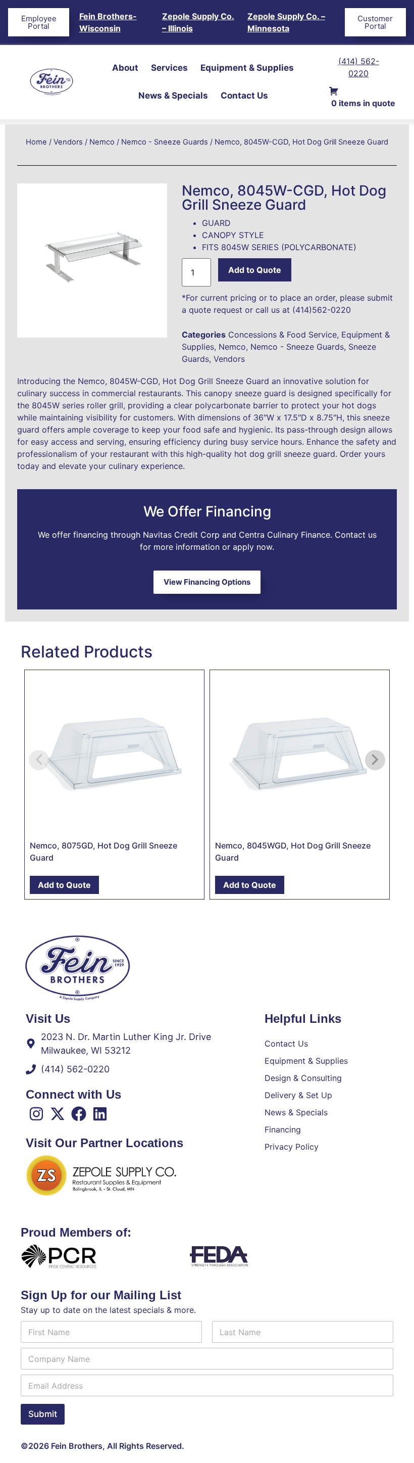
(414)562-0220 (321, 310)
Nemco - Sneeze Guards (164, 142)
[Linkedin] (100, 1113)
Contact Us (244, 95)
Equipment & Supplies (247, 68)
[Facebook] (78, 1113)
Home (36, 142)
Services (169, 68)
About (125, 68)
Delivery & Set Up (298, 1095)
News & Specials (173, 95)
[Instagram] (36, 1113)
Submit (42, 1414)
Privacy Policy (292, 1147)
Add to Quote (254, 270)
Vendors (68, 142)
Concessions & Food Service (282, 334)
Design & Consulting (303, 1078)
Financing (283, 1129)
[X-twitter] (57, 1113)
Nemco (102, 142)
